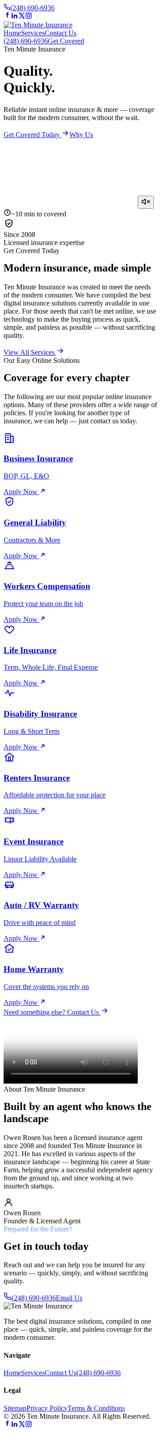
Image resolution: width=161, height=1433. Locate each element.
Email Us (69, 1298)
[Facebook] (7, 17)
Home (12, 33)
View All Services (30, 352)
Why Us (81, 134)
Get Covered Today (32, 134)
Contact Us (60, 33)
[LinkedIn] (14, 17)
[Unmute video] (146, 202)
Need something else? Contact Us (52, 1012)
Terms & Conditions (96, 1408)
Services (33, 33)
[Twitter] (21, 17)
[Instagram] (28, 17)
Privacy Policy (47, 1408)
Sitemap (15, 1408)
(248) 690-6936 (32, 8)
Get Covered (66, 41)
